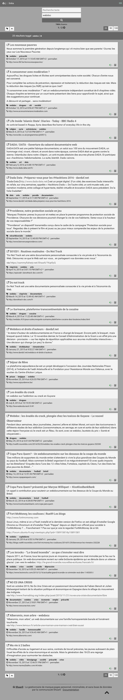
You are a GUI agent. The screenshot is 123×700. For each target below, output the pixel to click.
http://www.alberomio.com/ (20, 635)
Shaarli (19, 687)
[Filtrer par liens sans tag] (7, 29)
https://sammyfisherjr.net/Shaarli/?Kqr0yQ (33, 262)
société (38, 105)
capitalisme (24, 537)
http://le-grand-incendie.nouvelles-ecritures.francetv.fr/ (65, 562)
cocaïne (32, 314)
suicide (39, 567)
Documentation (71, 689)
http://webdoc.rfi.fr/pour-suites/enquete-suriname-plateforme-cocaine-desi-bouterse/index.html (49, 319)
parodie (35, 195)
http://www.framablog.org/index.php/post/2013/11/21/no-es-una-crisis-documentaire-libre (58, 595)
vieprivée (14, 267)
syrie (21, 129)
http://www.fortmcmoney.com (22, 517)
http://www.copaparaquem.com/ (22, 477)
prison (12, 377)
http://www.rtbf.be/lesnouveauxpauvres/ (25, 62)
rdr (30, 105)
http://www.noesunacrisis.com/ (21, 605)
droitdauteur (24, 347)
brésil (45, 471)
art (20, 162)
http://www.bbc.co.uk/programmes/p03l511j (27, 135)
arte (18, 195)
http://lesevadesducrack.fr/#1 (21, 406)
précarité (23, 56)
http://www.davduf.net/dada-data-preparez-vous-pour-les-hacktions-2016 (39, 201)
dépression (49, 567)
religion (13, 129)
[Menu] (120, 4)
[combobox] (61, 15)
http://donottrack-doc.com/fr (20, 299)
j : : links (9, 3)
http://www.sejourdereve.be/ (20, 382)
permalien (32, 59)
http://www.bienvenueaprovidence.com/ (25, 242)
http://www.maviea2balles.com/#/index (25, 665)
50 (111, 28)
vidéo (21, 660)
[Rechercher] (61, 20)
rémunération (38, 347)
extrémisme (31, 129)
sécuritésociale (16, 236)
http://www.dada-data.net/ (34, 181)
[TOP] (107, 693)
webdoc (36, 36)
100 (116, 28)
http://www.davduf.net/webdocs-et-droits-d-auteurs (30, 352)
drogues (22, 105)
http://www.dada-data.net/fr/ (20, 168)
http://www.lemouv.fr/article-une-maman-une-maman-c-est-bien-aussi (47, 625)
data (26, 162)
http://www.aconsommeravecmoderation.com (28, 111)
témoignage (32, 660)
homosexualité (34, 630)
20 (106, 28)
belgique (21, 377)
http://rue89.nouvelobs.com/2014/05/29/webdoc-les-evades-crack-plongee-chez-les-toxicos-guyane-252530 (54, 444)
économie (45, 600)
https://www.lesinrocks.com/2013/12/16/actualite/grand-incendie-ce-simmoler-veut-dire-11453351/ (51, 572)
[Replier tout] (12, 29)
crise (21, 567)
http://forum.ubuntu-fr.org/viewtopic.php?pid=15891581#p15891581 (43, 532)
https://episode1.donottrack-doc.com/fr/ (25, 273)
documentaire (47, 195)
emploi (55, 600)
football (37, 471)
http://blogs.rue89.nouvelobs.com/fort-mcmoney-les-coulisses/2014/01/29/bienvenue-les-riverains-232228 (54, 542)
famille (22, 630)
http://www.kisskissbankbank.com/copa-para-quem (30, 504)
